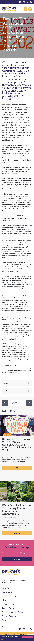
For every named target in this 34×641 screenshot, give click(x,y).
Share (6, 383)
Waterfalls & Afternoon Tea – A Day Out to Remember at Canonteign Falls (16, 509)
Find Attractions (9, 596)
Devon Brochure (10, 616)
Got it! (27, 637)
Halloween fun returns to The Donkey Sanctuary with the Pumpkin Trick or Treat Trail (16, 445)
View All (17, 403)
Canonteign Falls (10, 517)
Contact (5, 620)
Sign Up (17, 559)
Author (6, 391)
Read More (17, 468)
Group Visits (8, 604)
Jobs (13, 634)
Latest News (7, 592)
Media (7, 634)
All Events (7, 600)
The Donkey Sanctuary (12, 454)
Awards (5, 588)
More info (3, 639)
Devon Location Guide (13, 612)
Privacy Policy (22, 634)
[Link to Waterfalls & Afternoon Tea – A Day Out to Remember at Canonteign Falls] (17, 491)
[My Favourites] (30, 9)
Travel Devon (8, 608)
